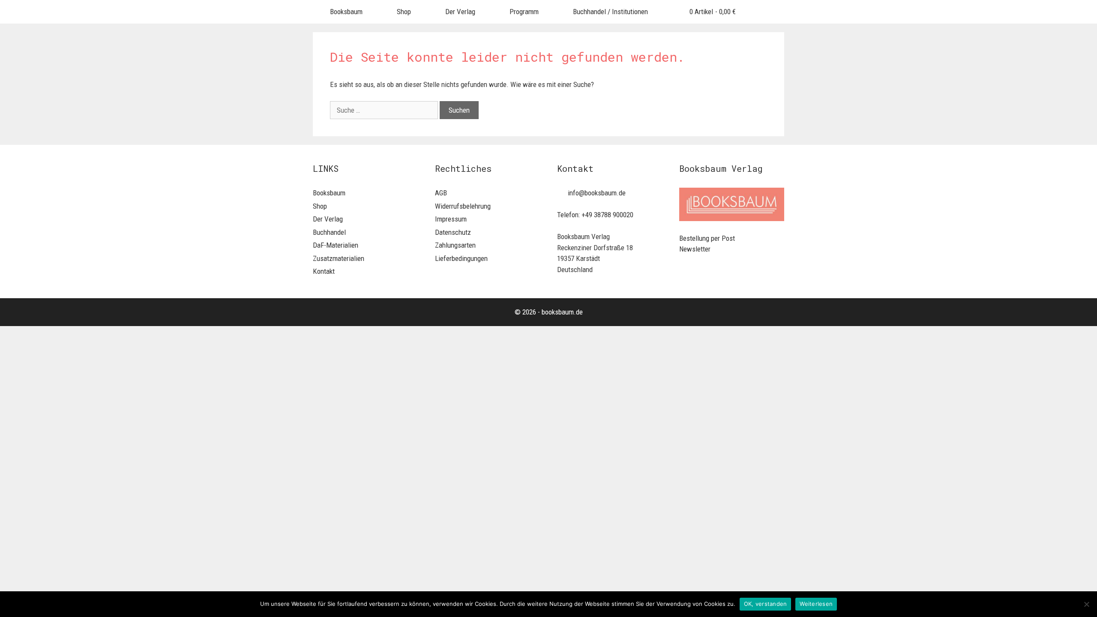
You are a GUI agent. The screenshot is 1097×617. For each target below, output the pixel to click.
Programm (524, 11)
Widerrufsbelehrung (463, 206)
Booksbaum (346, 11)
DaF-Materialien (335, 245)
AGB (441, 193)
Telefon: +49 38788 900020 (595, 214)
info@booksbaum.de (597, 193)
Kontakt (324, 271)
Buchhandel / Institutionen (610, 11)
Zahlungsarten (455, 245)
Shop (404, 11)
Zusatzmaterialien (338, 258)
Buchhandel (329, 232)
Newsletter (694, 249)
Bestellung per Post (707, 238)
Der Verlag (460, 11)
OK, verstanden (765, 603)
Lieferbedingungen (461, 258)
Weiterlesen (816, 603)
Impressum (451, 219)
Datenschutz (453, 232)
